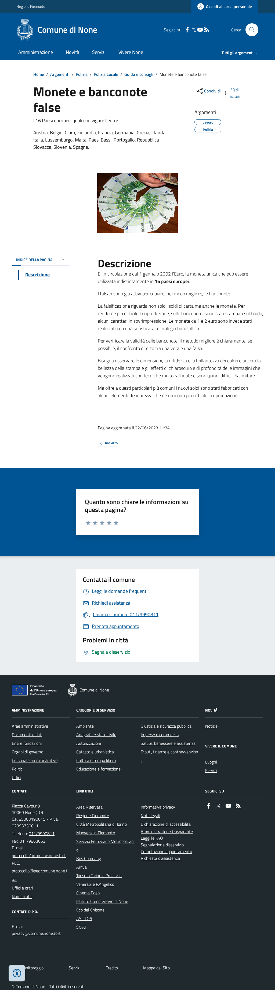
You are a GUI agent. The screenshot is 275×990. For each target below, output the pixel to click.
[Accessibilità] (17, 973)
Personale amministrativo (34, 760)
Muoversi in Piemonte (95, 832)
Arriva (81, 867)
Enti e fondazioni (27, 743)
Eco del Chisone (90, 910)
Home (38, 74)
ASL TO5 (84, 918)
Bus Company (88, 858)
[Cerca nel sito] (249, 29)
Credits (112, 968)
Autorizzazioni (88, 743)
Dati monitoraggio (28, 968)
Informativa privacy (158, 807)
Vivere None (130, 52)
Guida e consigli (138, 74)
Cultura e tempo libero (96, 760)
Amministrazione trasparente (167, 831)
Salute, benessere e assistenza (168, 743)
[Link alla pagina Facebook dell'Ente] (208, 806)
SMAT (81, 927)
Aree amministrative (30, 726)
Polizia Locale (106, 74)
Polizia (82, 74)
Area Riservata (89, 807)
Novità (72, 52)
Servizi (99, 52)
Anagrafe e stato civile (96, 734)
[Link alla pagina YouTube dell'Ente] (228, 806)
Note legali (150, 815)
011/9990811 (42, 833)
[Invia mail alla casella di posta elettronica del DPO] (36, 933)
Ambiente (85, 726)
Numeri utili (22, 896)
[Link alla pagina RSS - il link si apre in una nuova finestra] (206, 30)
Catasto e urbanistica (95, 752)
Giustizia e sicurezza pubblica (166, 726)
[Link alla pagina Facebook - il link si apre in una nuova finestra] (187, 30)
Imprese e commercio (160, 734)
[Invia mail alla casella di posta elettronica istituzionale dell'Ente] (39, 855)
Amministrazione (35, 52)
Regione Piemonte (31, 6)
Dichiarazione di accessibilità (166, 824)
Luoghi (211, 762)
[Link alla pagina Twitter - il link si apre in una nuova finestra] (193, 30)
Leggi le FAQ (152, 838)
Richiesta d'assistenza (160, 858)
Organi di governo (27, 752)
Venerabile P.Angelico (95, 884)
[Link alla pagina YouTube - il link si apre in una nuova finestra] (200, 30)
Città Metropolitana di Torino (101, 824)
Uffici (16, 777)
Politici (17, 769)
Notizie (211, 726)
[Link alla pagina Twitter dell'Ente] (218, 806)
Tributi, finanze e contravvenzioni (169, 756)
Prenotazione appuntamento (166, 851)
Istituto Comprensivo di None (102, 901)
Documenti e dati (27, 734)
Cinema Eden (88, 892)
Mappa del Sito (156, 968)
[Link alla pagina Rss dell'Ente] (238, 806)
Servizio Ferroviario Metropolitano (105, 845)
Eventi (211, 770)
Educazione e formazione (98, 769)
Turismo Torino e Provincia (99, 875)
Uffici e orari (22, 888)
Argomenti (60, 74)
